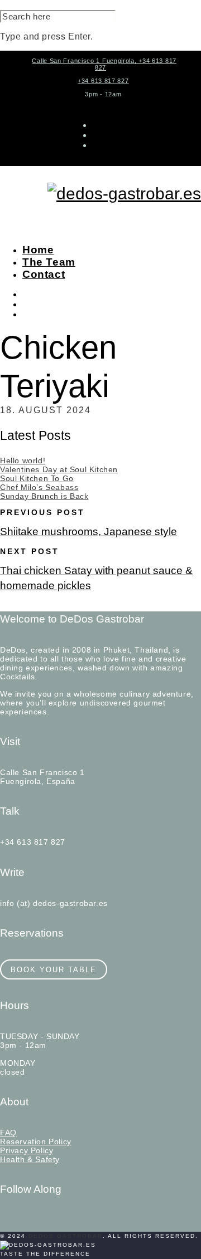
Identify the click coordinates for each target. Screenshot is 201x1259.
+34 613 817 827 (103, 80)
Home (38, 250)
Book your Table (54, 970)
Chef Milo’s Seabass (39, 487)
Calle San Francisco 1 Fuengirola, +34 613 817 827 (104, 64)
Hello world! (22, 460)
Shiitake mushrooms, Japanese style (88, 531)
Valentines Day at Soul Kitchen (59, 469)
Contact (43, 274)
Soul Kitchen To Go (37, 478)
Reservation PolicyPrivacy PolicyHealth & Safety (35, 1150)
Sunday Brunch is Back (44, 496)
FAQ (8, 1132)
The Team (48, 262)
